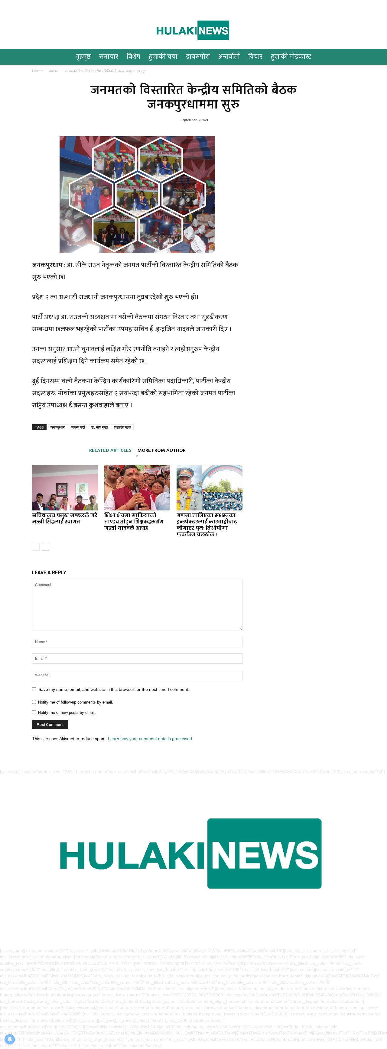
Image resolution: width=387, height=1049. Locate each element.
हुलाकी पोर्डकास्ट (291, 56)
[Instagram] (26, 5)
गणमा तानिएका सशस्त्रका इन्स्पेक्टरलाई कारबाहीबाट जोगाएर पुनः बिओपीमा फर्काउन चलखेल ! (207, 525)
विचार (255, 56)
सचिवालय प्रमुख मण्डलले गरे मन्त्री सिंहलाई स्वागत (64, 518)
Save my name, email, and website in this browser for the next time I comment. (113, 689)
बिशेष (133, 56)
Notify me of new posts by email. (67, 712)
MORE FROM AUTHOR (162, 449)
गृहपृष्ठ (83, 56)
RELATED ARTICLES (110, 449)
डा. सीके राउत (99, 427)
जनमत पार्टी (78, 427)
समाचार (108, 56)
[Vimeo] (46, 5)
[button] (367, 57)
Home (37, 70)
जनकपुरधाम (57, 427)
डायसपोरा (198, 56)
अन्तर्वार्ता (229, 56)
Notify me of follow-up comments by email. (75, 702)
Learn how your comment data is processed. (150, 738)
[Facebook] (16, 5)
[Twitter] (36, 5)
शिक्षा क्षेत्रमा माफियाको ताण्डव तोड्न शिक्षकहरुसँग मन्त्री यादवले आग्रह (134, 522)
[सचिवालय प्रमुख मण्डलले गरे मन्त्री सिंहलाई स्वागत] (65, 487)
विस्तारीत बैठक (122, 427)
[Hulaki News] (193, 29)
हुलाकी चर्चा (163, 56)
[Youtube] (56, 5)
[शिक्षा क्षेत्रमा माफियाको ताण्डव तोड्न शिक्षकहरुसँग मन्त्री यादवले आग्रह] (137, 487)
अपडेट (53, 70)
